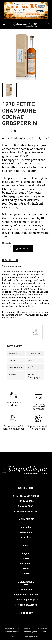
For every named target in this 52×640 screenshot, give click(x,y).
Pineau (26, 558)
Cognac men (25, 589)
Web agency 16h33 (32, 636)
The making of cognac (26, 599)
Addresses (26, 532)
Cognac (26, 553)
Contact (26, 573)
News (26, 568)
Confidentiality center (13, 631)
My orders (26, 537)
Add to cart (24, 248)
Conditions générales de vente (35, 631)
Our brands (26, 563)
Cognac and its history (26, 594)
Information (26, 527)
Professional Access (26, 604)
